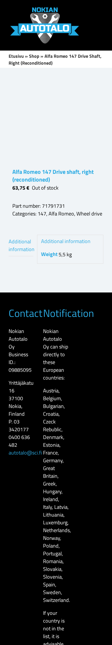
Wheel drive (89, 213)
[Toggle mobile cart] (101, 19)
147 (42, 213)
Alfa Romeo (61, 213)
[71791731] (56, 117)
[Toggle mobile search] (90, 9)
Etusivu (16, 56)
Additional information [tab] (21, 245)
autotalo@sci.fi (25, 453)
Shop (34, 56)
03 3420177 (19, 425)
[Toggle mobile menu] (101, 9)
